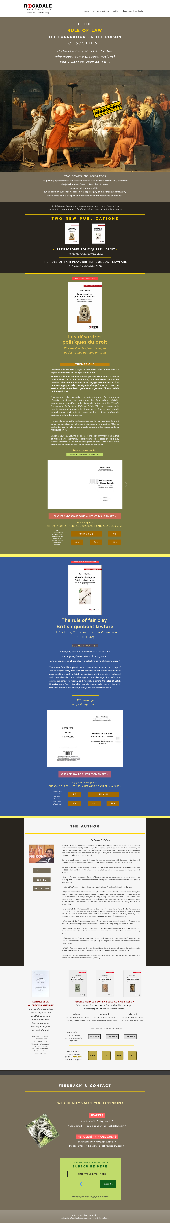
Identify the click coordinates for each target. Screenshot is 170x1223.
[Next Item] (126, 484)
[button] (85, 516)
